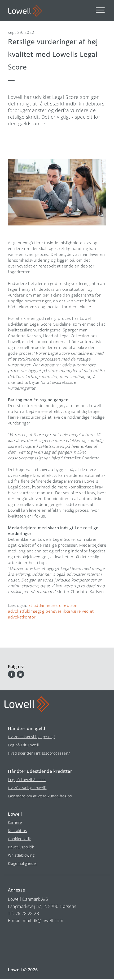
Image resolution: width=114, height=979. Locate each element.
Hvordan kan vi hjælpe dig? (31, 736)
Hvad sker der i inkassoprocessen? (39, 753)
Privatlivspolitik (21, 846)
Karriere (15, 822)
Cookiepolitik (19, 838)
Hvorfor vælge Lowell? (27, 787)
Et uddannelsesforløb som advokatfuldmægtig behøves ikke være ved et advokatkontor (51, 611)
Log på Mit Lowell (23, 744)
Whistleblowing (21, 855)
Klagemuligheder (22, 863)
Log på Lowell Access (27, 779)
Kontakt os (17, 830)
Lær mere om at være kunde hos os (40, 795)
